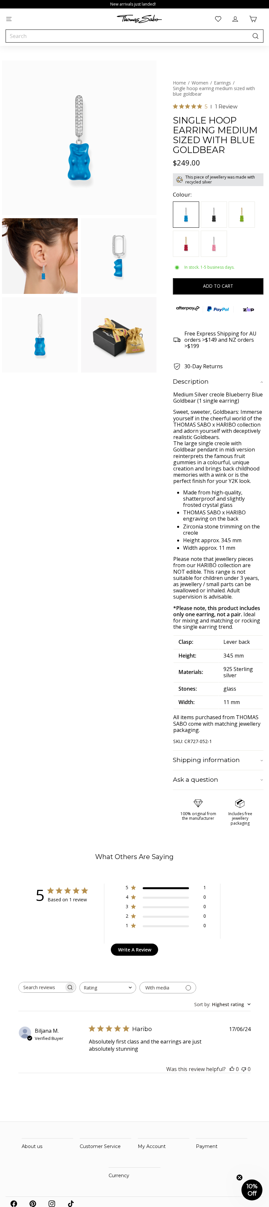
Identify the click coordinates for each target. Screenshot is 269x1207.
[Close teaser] (239, 1177)
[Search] (255, 36)
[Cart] (252, 19)
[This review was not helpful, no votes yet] (243, 1069)
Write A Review (134, 950)
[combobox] (134, 36)
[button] (251, 1189)
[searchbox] (41, 987)
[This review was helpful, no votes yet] (232, 1069)
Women (200, 83)
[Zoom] (79, 138)
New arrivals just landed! (133, 4)
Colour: (182, 194)
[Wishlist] (218, 19)
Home (179, 83)
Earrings (222, 83)
